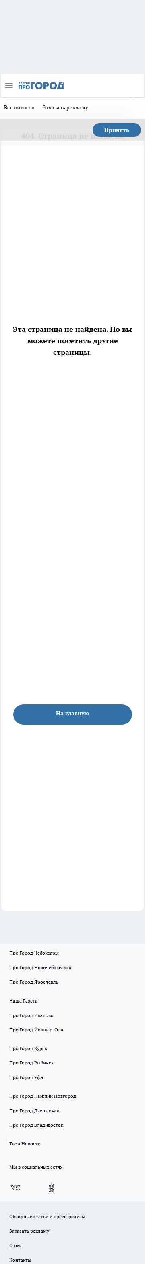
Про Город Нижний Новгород (42, 1096)
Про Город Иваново (31, 1015)
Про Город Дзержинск (34, 1111)
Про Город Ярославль (33, 982)
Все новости (19, 107)
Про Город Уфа (26, 1077)
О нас (15, 1245)
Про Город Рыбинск (31, 1063)
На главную (72, 713)
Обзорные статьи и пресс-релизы (47, 1216)
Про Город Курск (28, 1048)
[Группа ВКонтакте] (15, 1188)
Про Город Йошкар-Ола (36, 1030)
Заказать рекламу (65, 107)
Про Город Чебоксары (34, 953)
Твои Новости (25, 1143)
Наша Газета (23, 1001)
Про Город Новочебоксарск (40, 967)
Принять (116, 130)
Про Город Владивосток (36, 1125)
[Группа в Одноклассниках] (52, 1188)
